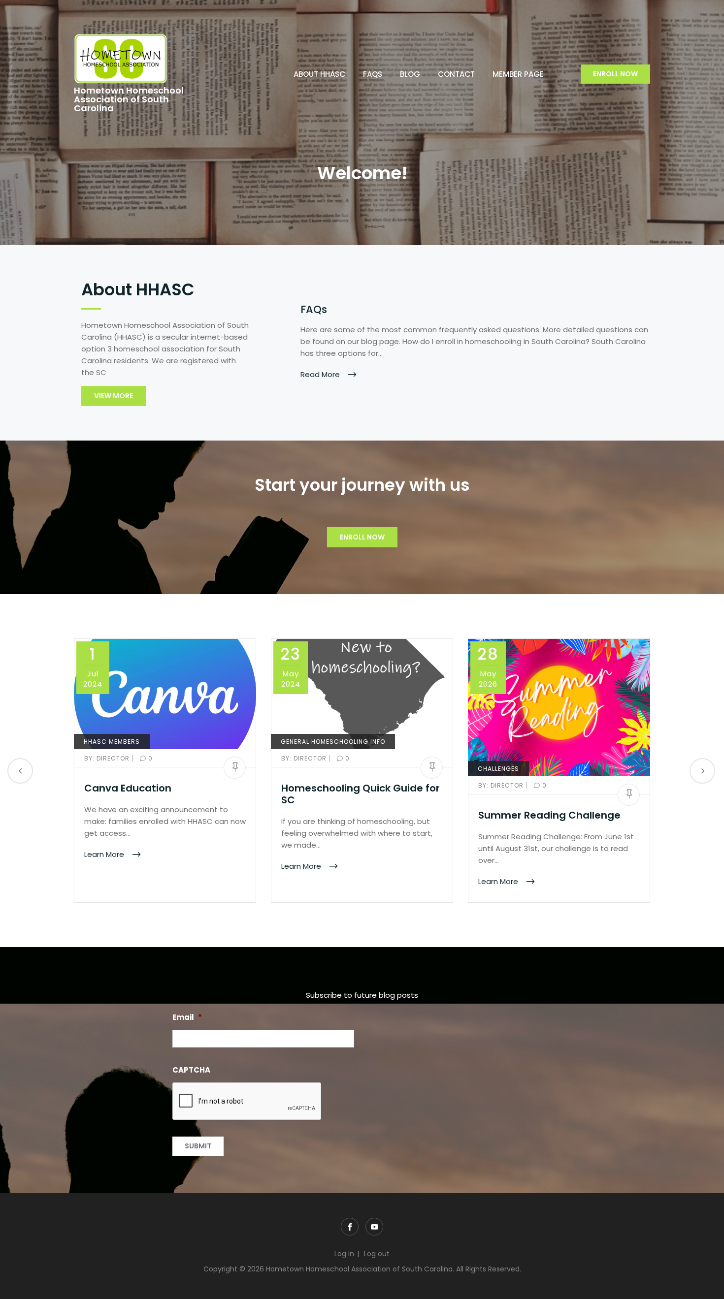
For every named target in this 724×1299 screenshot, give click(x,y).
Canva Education (127, 788)
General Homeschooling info (333, 741)
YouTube (374, 1227)
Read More (321, 374)
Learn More (105, 854)
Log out (377, 1254)
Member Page (518, 74)
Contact (456, 74)
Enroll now (615, 74)
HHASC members (112, 741)
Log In (344, 1254)
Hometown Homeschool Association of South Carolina (129, 99)
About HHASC (319, 74)
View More (113, 396)
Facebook (350, 1227)
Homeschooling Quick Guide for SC (360, 794)
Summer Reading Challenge (549, 815)
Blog (410, 74)
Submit (198, 1146)
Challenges (498, 768)
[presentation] (247, 1101)
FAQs (372, 74)
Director (108, 758)
